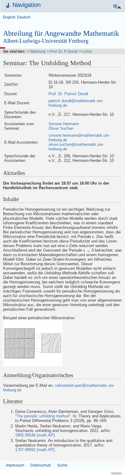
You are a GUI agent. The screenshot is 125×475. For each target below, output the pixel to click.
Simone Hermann (64, 124)
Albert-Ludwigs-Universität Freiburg (46, 41)
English (9, 17)
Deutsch (24, 17)
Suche (62, 465)
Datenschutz (40, 465)
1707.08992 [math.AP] (35, 449)
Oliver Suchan (61, 128)
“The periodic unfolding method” (42, 416)
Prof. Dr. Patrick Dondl (68, 94)
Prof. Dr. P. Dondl (64, 51)
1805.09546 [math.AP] (35, 435)
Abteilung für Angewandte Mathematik (61, 33)
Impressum (15, 465)
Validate (116, 473)
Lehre (87, 51)
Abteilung (38, 51)
